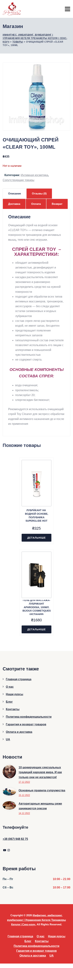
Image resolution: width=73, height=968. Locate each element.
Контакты (12, 709)
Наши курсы (14, 694)
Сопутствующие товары (18, 180)
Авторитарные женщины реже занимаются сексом (40, 806)
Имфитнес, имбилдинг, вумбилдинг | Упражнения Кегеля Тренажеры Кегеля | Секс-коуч (36, 920)
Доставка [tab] (14, 203)
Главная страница (18, 679)
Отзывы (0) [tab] (39, 193)
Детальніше (36, 537)
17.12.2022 (24, 782)
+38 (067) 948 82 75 (15, 838)
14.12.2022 (24, 813)
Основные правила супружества (42, 790)
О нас (10, 686)
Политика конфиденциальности (29, 716)
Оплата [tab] (36, 203)
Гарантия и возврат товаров (26, 724)
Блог (9, 701)
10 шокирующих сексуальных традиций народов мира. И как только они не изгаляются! (40, 772)
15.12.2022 (24, 795)
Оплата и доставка (19, 731)
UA (8, 739)
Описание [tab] (14, 193)
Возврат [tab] (57, 203)
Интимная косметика (34, 175)
